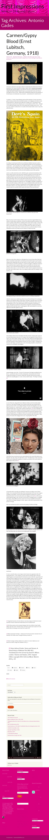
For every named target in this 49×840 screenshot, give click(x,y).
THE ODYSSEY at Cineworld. (13, 717)
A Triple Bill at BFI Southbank (13, 733)
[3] (32, 408)
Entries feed (34, 774)
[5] (34, 495)
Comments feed (35, 776)
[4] (18, 460)
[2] (6, 378)
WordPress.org (35, 777)
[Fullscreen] (39, 757)
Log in (33, 772)
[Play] (9, 757)
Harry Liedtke (18, 58)
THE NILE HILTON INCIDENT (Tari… (39, 805)
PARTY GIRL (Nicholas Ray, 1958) (13, 724)
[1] (6, 621)
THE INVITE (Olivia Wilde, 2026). (13, 728)
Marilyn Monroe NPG (11, 731)
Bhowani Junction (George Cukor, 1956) (14, 735)
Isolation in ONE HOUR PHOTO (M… (39, 792)
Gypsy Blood (13, 58)
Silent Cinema (19, 56)
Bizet (31, 56)
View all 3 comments (11, 678)
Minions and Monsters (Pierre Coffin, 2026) (15, 719)
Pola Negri (33, 58)
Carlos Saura (34, 56)
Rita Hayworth (8, 59)
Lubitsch (15, 56)
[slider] (23, 757)
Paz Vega (23, 58)
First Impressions (9, 837)
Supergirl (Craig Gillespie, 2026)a (14, 729)
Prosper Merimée (39, 58)
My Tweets (10, 765)
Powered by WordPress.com (19, 837)
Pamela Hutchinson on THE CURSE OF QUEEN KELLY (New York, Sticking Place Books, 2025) (24, 726)
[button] (24, 749)
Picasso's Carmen (28, 58)
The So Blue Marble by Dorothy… (39, 799)
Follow (19, 796)
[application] (24, 749)
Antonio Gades (27, 56)
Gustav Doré (8, 58)
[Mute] (37, 757)
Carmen (38, 56)
